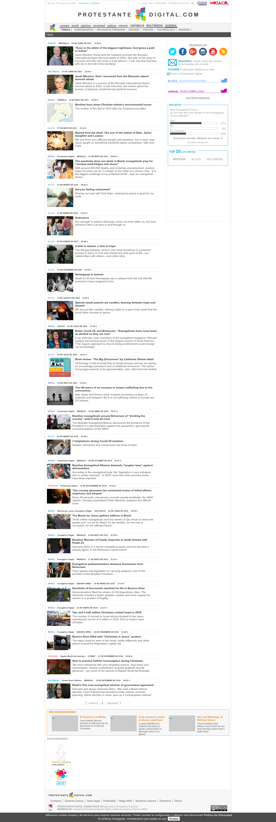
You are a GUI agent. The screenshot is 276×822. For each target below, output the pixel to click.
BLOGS (196, 159)
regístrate (95, 3)
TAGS (49, 34)
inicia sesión (83, 3)
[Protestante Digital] (138, 13)
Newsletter (185, 60)
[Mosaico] (218, 3)
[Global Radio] (202, 3)
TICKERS (173, 69)
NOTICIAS (179, 159)
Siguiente (114, 703)
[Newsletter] (172, 63)
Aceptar (173, 818)
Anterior (92, 703)
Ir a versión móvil (145, 3)
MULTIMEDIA (215, 159)
